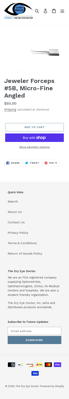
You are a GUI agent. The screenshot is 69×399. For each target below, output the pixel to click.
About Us (15, 212)
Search (13, 201)
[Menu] (62, 11)
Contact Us (16, 222)
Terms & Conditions (22, 243)
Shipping (10, 109)
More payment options (34, 146)
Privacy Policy (18, 233)
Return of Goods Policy (25, 253)
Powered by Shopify (52, 386)
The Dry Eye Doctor (27, 386)
